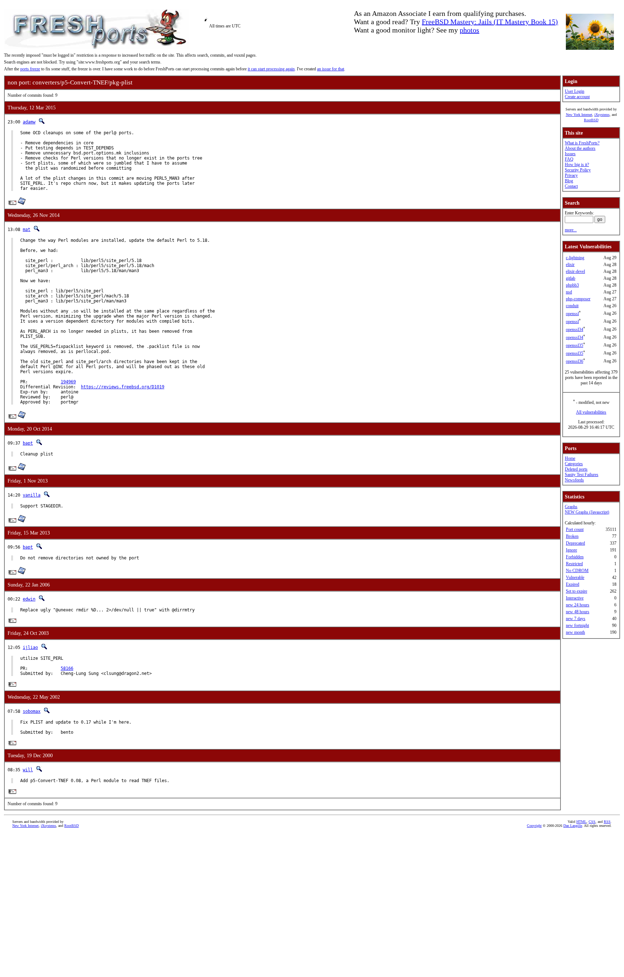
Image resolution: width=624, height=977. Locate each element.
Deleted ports (576, 469)
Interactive (575, 598)
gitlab (570, 278)
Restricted (574, 563)
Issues (570, 153)
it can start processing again (271, 68)
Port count (575, 529)
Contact (571, 186)
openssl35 (574, 345)
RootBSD (591, 120)
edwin (29, 599)
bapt (28, 443)
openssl (572, 313)
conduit (572, 305)
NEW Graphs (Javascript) (587, 512)
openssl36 (574, 361)
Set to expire (576, 591)
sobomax (31, 711)
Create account (577, 96)
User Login (574, 91)
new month (575, 632)
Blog (569, 180)
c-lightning (575, 257)
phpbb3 (572, 285)
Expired (572, 584)
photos (469, 30)
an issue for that (330, 68)
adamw (29, 122)
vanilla (31, 495)
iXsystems (602, 115)
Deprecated (575, 543)
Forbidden (575, 556)
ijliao (30, 647)
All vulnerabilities (591, 412)
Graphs (571, 506)
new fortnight (577, 625)
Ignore (571, 550)
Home (570, 458)
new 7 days (575, 618)
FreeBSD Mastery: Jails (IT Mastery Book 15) (490, 22)
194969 (68, 381)
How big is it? (577, 164)
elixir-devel (575, 271)
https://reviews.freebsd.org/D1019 (122, 386)
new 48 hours (577, 611)
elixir (570, 264)
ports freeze (30, 68)
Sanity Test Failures (581, 474)
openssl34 (574, 329)
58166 (67, 668)
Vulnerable (575, 577)
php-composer (578, 298)
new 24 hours (577, 604)
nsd (569, 292)
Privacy (571, 175)
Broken (572, 536)
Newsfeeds (574, 480)
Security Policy (578, 170)
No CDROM (577, 570)
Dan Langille (572, 826)
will (28, 769)
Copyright (534, 826)
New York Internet (579, 115)
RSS (607, 822)
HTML (581, 822)
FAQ (569, 159)
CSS (592, 822)
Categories (574, 463)
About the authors (580, 148)
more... (571, 229)
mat (26, 229)
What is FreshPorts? (582, 142)
